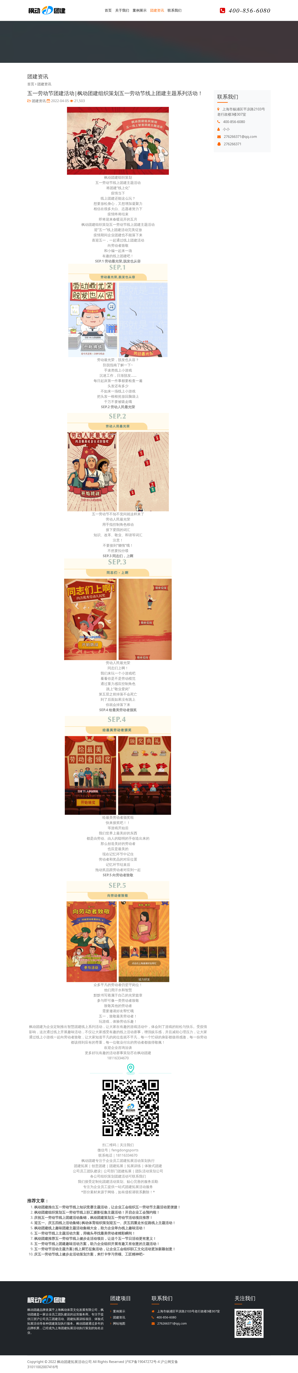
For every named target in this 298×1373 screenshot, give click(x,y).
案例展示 (140, 10)
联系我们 (175, 10)
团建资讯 (157, 10)
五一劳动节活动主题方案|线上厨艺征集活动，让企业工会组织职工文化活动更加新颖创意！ (105, 1248)
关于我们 (122, 10)
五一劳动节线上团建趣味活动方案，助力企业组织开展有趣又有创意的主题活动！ (97, 1243)
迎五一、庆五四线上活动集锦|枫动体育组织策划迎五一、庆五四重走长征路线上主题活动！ (105, 1222)
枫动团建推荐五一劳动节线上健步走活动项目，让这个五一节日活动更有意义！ (95, 1238)
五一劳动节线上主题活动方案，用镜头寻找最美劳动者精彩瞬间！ (84, 1233)
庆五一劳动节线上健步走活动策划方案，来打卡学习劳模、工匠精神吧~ (89, 1254)
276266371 (232, 144)
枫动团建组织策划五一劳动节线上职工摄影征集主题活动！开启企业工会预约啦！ (97, 1212)
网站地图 (119, 1323)
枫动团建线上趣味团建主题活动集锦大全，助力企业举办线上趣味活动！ (90, 1228)
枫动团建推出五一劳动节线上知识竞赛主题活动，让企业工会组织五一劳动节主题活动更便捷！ (107, 1207)
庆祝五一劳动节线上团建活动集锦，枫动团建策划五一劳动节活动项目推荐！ (93, 1217)
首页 (108, 10)
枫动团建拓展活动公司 (74, 1361)
